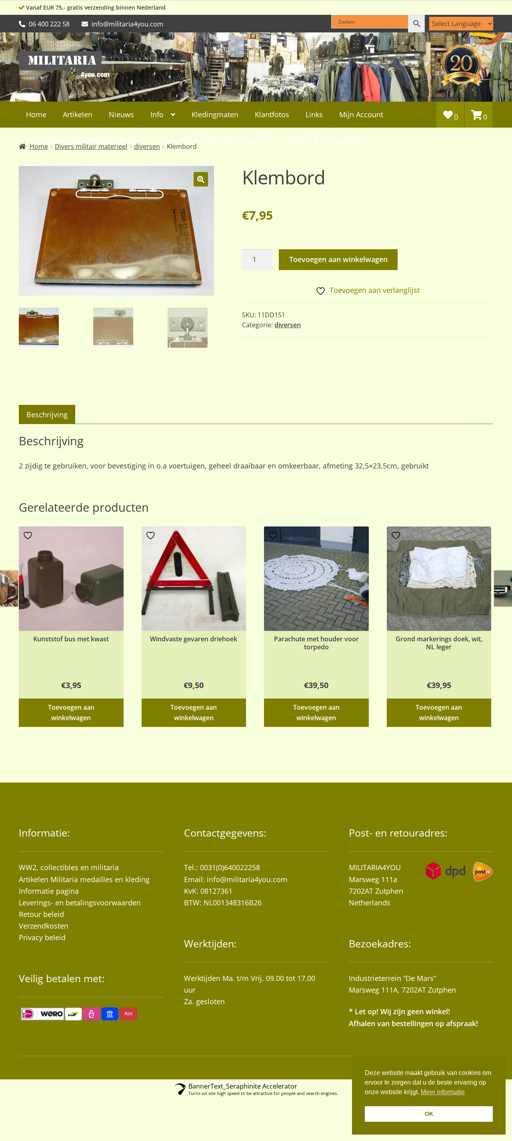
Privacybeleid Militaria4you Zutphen (86, 140)
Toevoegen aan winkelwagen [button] (71, 712)
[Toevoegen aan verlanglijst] (29, 535)
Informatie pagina (49, 891)
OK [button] (429, 1114)
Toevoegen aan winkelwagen (338, 259)
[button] (201, 179)
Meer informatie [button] (443, 1092)
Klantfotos (272, 114)
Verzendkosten (43, 926)
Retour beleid (41, 914)
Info (157, 114)
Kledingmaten (215, 114)
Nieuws (121, 114)
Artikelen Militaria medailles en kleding (84, 879)
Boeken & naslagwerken (326, 140)
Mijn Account (361, 114)
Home (36, 114)
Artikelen (77, 114)
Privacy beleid (42, 937)
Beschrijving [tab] (47, 414)
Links (314, 114)
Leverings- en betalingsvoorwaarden (80, 902)
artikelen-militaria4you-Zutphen (216, 140)
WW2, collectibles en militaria (69, 867)
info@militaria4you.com (247, 879)
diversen (287, 324)
